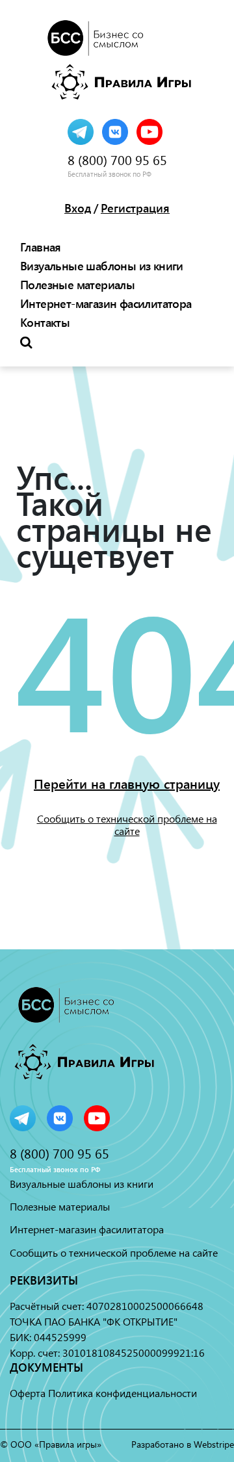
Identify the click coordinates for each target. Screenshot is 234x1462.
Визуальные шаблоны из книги (101, 266)
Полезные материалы (77, 284)
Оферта (28, 1393)
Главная (40, 247)
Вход (77, 208)
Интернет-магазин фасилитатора (106, 303)
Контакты (45, 322)
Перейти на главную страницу (127, 783)
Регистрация (135, 208)
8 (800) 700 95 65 (117, 160)
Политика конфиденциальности (122, 1393)
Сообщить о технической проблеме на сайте (127, 824)
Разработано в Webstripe (182, 1444)
